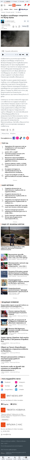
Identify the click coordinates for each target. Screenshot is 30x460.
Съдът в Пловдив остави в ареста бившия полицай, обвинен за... (16, 176)
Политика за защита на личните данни (12, 446)
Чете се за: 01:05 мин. (15, 308)
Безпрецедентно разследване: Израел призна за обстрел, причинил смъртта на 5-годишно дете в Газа (18, 281)
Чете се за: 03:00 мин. (23, 316)
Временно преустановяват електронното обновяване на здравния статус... (15, 159)
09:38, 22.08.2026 (5, 308)
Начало (3, 12)
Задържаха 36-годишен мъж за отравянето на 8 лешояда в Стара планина (15, 148)
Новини (6, 9)
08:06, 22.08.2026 (12, 316)
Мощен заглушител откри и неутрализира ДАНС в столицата (13, 359)
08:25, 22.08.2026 (5, 372)
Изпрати (5, 419)
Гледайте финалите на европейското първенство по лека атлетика (15, 195)
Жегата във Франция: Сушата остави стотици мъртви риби (18, 330)
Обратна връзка (21, 441)
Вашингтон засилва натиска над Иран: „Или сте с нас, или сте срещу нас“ (17, 256)
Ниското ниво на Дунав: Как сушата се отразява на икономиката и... (13, 368)
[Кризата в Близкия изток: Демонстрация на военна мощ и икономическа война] (4, 274)
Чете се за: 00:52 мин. (15, 343)
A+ (25, 21)
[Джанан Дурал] (3, 21)
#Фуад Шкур (5, 133)
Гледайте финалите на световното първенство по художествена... (15, 190)
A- (28, 21)
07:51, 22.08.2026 (5, 352)
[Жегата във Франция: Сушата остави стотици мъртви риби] (4, 331)
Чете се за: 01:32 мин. (15, 362)
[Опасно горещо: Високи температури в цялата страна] (4, 313)
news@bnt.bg (7, 434)
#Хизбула (12, 133)
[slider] (9, 54)
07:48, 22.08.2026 (5, 343)
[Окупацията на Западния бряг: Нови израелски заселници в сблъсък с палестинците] (15, 236)
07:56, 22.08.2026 (12, 333)
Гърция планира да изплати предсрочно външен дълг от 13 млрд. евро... (16, 211)
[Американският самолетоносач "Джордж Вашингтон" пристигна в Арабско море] (4, 291)
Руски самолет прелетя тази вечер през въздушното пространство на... (15, 217)
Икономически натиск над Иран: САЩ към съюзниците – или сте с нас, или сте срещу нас (18, 264)
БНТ (2, 1)
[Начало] (2, 9)
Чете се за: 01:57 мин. (15, 372)
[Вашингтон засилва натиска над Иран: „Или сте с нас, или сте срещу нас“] (4, 257)
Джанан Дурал (10, 21)
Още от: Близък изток (13, 224)
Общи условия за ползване (8, 441)
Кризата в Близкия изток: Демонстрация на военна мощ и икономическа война (18, 273)
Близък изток (10, 12)
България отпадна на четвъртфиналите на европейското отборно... (14, 170)
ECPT (6, 443)
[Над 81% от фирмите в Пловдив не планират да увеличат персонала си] (4, 322)
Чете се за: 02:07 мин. (23, 333)
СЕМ (2, 443)
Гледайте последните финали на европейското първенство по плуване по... (16, 201)
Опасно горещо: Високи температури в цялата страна (17, 312)
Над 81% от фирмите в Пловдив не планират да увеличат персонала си (17, 321)
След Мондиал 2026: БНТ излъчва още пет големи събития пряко (16, 206)
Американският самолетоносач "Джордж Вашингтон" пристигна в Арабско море (18, 290)
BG (27, 1)
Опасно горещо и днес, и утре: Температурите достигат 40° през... (16, 165)
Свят (11, 9)
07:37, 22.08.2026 (12, 324)
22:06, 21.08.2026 (5, 362)
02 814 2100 (6, 431)
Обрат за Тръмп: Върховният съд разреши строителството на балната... (14, 349)
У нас (22, 308)
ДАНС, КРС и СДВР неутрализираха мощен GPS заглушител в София (15, 153)
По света (18, 12)
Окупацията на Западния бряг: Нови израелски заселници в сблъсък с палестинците (13, 248)
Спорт (16, 9)
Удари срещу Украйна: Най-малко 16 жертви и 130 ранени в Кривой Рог (15, 339)
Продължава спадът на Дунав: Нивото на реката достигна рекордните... (14, 305)
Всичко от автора (10, 22)
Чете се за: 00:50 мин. (15, 352)
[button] (25, 458)
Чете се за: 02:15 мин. (22, 324)
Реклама (15, 180)
